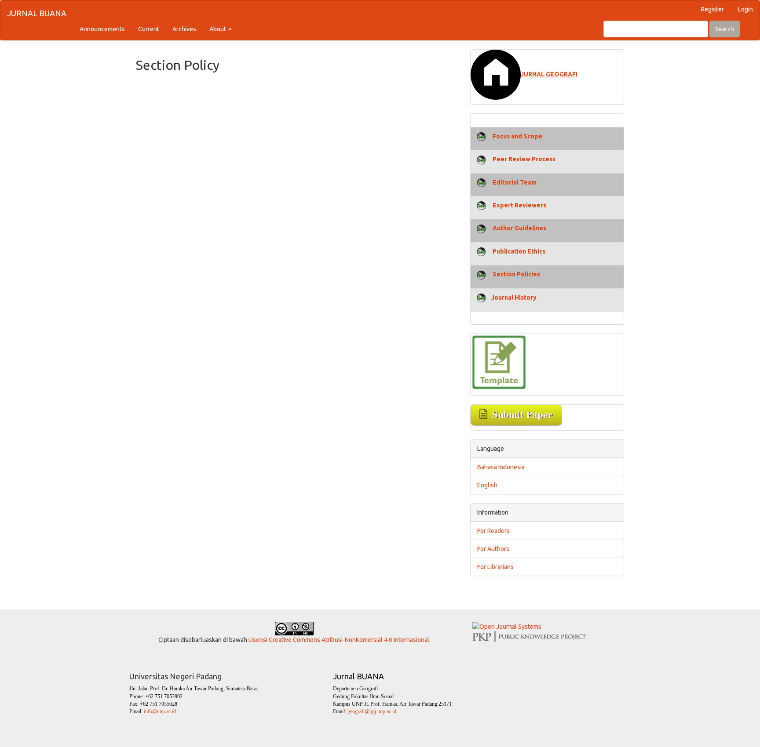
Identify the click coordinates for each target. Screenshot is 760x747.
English (487, 485)
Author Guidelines (519, 228)
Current (148, 29)
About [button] (218, 29)
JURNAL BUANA (36, 13)
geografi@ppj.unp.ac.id (371, 711)
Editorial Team (515, 182)
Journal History (514, 297)
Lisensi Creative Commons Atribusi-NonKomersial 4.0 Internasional (338, 639)
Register (712, 9)
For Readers (493, 530)
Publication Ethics (519, 251)
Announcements (102, 29)
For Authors (493, 548)
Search (724, 29)
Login (745, 9)
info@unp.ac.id (160, 711)
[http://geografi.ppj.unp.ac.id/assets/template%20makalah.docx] (499, 361)
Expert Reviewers (518, 205)
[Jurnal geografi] (496, 74)
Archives (184, 29)
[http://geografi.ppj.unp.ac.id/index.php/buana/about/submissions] (516, 414)
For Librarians (495, 566)
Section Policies (516, 274)
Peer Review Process (524, 159)
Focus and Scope (517, 136)
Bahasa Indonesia (501, 467)
